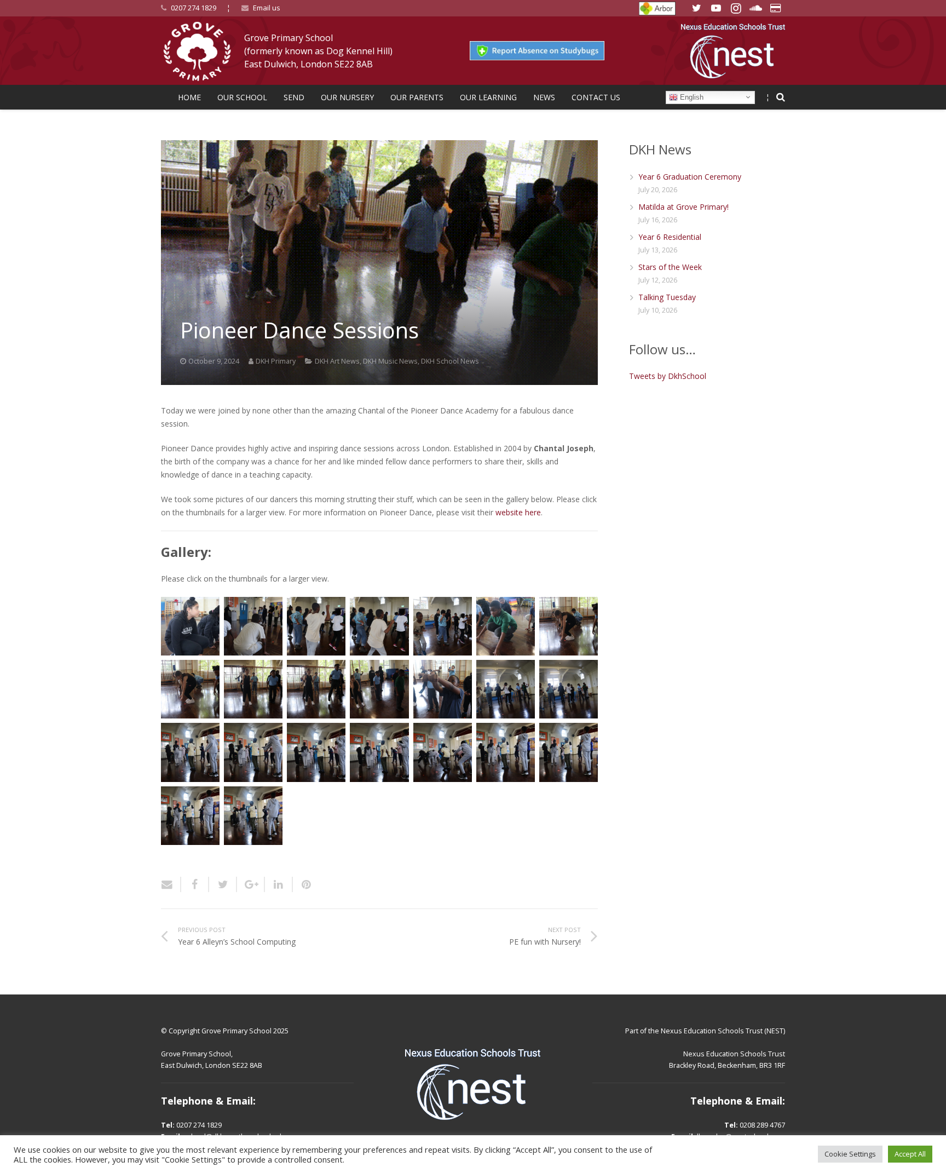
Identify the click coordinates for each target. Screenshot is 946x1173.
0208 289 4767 (762, 1125)
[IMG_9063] (190, 626)
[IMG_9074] (568, 626)
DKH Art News (337, 361)
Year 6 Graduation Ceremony (689, 176)
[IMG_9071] (442, 626)
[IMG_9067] (316, 626)
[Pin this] (302, 884)
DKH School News (450, 361)
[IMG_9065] (253, 626)
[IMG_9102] (379, 752)
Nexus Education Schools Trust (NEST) (723, 1031)
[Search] (780, 97)
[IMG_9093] (568, 689)
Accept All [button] (910, 1154)
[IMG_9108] (568, 752)
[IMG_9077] (253, 689)
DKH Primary (276, 361)
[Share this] (195, 884)
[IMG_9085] (442, 689)
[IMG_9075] (190, 689)
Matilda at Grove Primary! (683, 207)
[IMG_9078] (316, 689)
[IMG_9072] (505, 626)
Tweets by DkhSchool (667, 376)
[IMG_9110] (253, 815)
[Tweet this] (223, 884)
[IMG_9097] (190, 752)
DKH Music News (390, 361)
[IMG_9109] (190, 815)
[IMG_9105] (442, 752)
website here (518, 512)
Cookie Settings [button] (850, 1154)
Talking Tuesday (667, 297)
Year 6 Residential (669, 237)
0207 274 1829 (193, 8)
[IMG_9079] (379, 689)
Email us (266, 8)
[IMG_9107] (505, 752)
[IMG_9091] (505, 689)
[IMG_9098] (253, 752)
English (690, 97)
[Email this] (171, 884)
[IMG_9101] (316, 752)
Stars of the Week (670, 267)
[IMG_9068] (379, 626)
